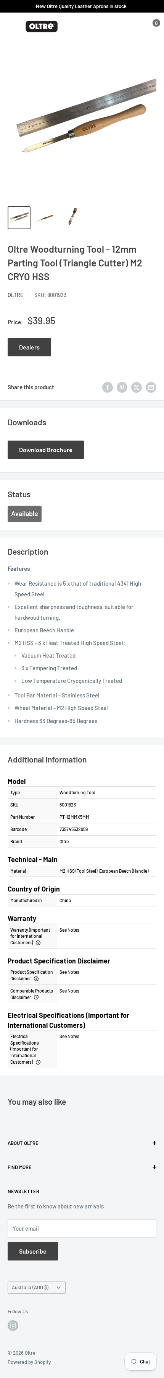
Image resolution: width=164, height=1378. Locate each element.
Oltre (15, 295)
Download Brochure (45, 449)
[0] (150, 26)
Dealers (29, 347)
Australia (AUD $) (30, 1287)
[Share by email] (151, 387)
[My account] (134, 26)
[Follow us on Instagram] (13, 1325)
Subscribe (33, 1251)
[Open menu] (11, 27)
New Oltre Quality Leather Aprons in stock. (82, 6)
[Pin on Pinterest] (122, 387)
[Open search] (120, 26)
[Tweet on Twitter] (136, 387)
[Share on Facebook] (107, 387)
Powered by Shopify (29, 1362)
